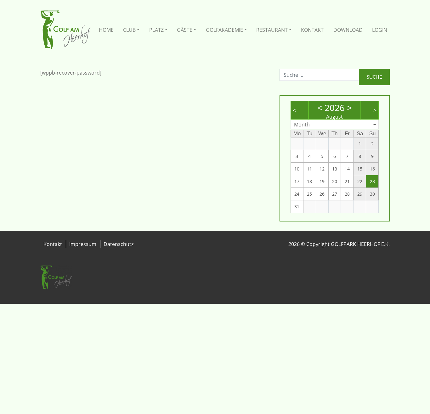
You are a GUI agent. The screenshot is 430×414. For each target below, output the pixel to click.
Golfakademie (224, 29)
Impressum (82, 244)
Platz (156, 29)
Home (106, 29)
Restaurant (272, 29)
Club (129, 29)
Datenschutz (118, 244)
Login (379, 29)
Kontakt (312, 29)
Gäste (184, 29)
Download (348, 29)
